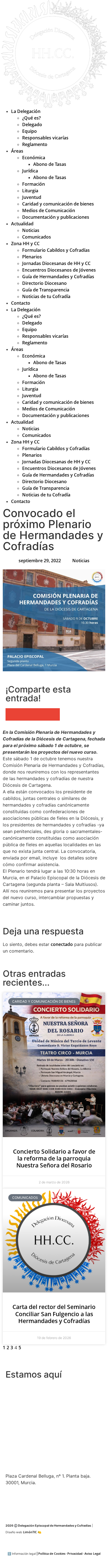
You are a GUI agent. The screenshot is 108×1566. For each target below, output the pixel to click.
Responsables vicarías (45, 138)
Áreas (17, 151)
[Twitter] (12, 1502)
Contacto (20, 303)
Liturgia (30, 191)
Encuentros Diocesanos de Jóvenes (59, 270)
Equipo (29, 131)
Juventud (31, 197)
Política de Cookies (51, 1554)
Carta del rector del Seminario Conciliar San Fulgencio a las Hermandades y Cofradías (54, 1313)
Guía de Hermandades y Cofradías (58, 277)
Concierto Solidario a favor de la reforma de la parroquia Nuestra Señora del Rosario (54, 1158)
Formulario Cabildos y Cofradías (56, 250)
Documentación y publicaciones (55, 217)
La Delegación (25, 111)
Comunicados (36, 237)
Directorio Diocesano (44, 283)
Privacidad (75, 1554)
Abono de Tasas (49, 164)
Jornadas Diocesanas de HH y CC (56, 263)
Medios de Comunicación (48, 210)
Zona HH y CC (25, 243)
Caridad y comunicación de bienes (58, 204)
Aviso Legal (92, 1554)
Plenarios (32, 257)
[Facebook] (28, 1502)
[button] (12, 714)
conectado (62, 944)
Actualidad (22, 224)
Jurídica (30, 171)
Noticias (30, 230)
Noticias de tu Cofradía (46, 296)
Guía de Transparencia (45, 290)
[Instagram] (43, 1502)
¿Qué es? (31, 118)
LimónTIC (32, 1532)
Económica (33, 158)
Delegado (32, 124)
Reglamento (34, 144)
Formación (33, 184)
